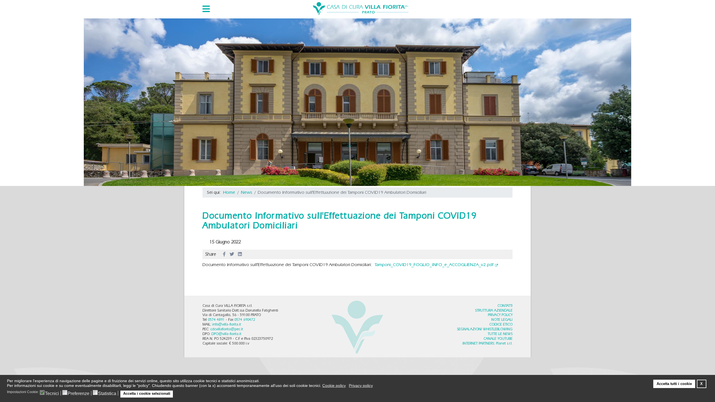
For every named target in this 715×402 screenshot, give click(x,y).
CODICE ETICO (501, 324)
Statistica (107, 394)
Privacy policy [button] (361, 385)
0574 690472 (244, 319)
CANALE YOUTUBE (498, 338)
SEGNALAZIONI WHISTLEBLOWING (485, 329)
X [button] (701, 384)
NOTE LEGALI (502, 319)
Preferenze (78, 394)
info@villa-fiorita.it (226, 324)
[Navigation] (206, 9)
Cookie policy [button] (334, 385)
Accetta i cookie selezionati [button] (146, 394)
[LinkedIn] (240, 254)
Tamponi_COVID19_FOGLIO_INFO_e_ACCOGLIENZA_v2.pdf (434, 264)
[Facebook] (224, 254)
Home (229, 192)
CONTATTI (505, 305)
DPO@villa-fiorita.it (226, 334)
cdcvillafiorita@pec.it (226, 329)
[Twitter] (232, 254)
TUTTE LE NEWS (500, 334)
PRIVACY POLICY (500, 315)
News (246, 192)
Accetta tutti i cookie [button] (674, 384)
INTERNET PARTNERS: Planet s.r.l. (488, 343)
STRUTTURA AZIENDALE (494, 310)
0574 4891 (216, 319)
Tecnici (52, 394)
